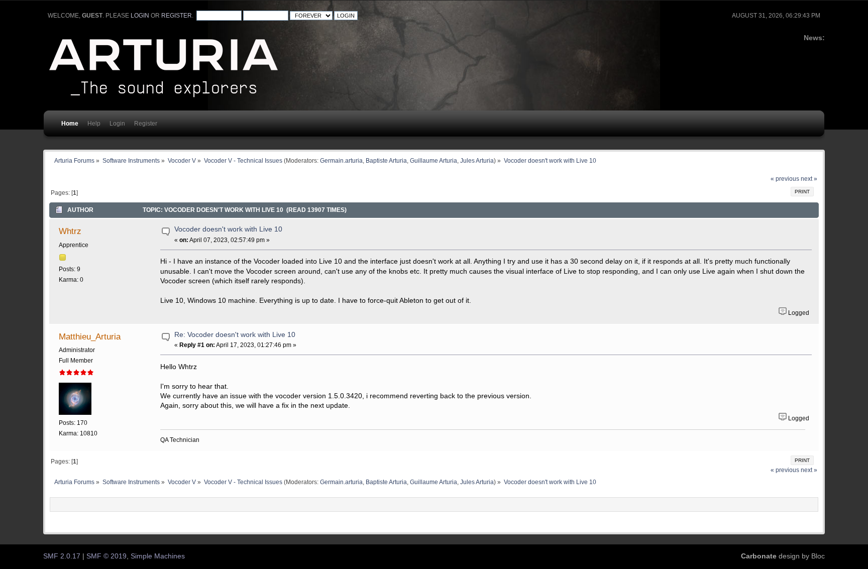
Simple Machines (158, 556)
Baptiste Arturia (386, 160)
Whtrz (70, 231)
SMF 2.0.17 (61, 556)
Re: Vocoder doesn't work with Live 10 (234, 334)
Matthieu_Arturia (90, 336)
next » (809, 178)
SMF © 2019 (106, 556)
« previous (785, 178)
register (176, 15)
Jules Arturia (477, 160)
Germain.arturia (341, 160)
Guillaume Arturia (433, 160)
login (140, 15)
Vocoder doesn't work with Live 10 (228, 229)
